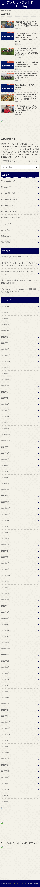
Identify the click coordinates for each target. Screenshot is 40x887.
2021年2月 (5, 710)
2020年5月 (5, 759)
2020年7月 (5, 753)
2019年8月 (5, 783)
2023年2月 (5, 563)
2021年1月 (5, 716)
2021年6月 (5, 685)
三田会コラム (6, 224)
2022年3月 (5, 630)
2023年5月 (5, 545)
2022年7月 (5, 606)
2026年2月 (5, 343)
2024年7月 (5, 459)
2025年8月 (5, 380)
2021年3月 (5, 704)
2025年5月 (5, 398)
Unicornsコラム (7, 205)
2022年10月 (5, 588)
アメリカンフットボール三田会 (20, 4)
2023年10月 (5, 514)
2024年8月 (5, 453)
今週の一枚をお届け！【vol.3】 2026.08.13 (17, 272)
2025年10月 (5, 367)
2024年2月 (5, 490)
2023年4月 (5, 551)
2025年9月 (5, 373)
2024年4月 (5, 477)
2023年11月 (5, 508)
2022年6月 (5, 612)
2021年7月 (5, 679)
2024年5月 (5, 471)
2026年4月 (5, 331)
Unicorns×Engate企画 (9, 199)
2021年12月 (5, 649)
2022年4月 (5, 624)
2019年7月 (5, 789)
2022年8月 (5, 600)
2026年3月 (5, 337)
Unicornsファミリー (8, 211)
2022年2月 (5, 636)
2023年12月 (5, 502)
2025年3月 (5, 410)
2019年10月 (5, 771)
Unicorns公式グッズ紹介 (10, 217)
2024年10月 (5, 441)
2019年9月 (5, 777)
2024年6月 (5, 465)
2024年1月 (5, 496)
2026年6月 (5, 318)
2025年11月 (5, 361)
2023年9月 (5, 520)
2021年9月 (5, 667)
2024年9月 (5, 447)
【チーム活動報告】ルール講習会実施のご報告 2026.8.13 (19, 281)
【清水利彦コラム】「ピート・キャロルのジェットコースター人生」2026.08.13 (19, 264)
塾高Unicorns (6, 236)
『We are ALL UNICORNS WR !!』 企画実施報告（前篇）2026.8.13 (18, 290)
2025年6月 (5, 392)
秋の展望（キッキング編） (14, 257)
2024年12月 (5, 429)
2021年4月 (5, 698)
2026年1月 (5, 349)
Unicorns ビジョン (8, 187)
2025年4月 (5, 404)
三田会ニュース (7, 230)
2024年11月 (5, 435)
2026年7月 (5, 312)
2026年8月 (5, 306)
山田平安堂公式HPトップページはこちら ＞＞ (19, 161)
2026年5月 (5, 325)
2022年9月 (5, 594)
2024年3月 (5, 484)
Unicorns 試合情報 (8, 193)
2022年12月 (5, 575)
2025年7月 (5, 386)
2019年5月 (5, 802)
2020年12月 (5, 722)
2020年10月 (5, 734)
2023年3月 (5, 557)
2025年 (9, 10)
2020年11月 (5, 728)
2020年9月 (5, 740)
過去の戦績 (5, 242)
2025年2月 (5, 416)
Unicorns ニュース (8, 181)
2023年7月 (5, 532)
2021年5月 (5, 691)
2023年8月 (5, 526)
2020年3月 (5, 765)
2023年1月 (5, 569)
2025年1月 (5, 422)
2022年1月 (5, 643)
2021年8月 (5, 673)
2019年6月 (5, 795)
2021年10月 (5, 661)
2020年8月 (5, 746)
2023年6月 (5, 539)
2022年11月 (5, 581)
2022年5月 (5, 618)
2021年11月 (5, 655)
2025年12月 (5, 355)
